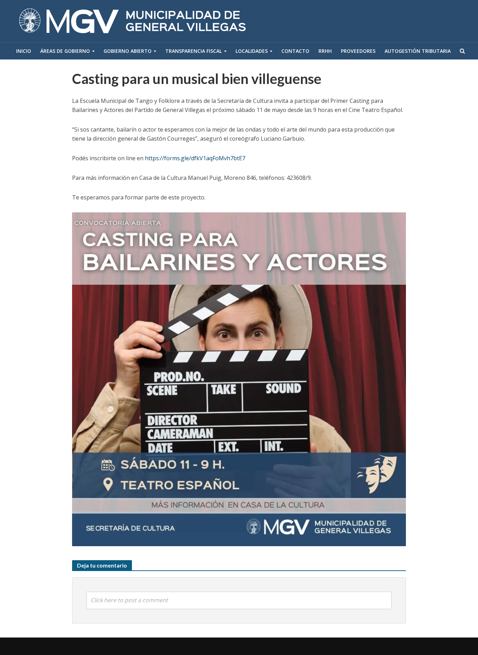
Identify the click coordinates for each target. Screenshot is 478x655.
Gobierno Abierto (128, 51)
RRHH (325, 51)
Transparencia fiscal (193, 51)
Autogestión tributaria (418, 51)
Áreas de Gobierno (65, 51)
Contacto (295, 51)
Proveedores (358, 51)
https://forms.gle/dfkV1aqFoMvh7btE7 (195, 158)
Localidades (252, 51)
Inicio (23, 51)
